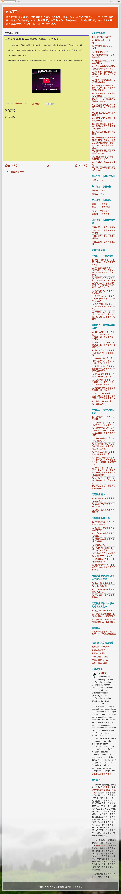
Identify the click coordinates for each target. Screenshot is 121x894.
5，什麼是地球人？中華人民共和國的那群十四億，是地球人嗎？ (103, 298)
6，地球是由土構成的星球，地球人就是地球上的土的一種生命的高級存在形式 (103, 550)
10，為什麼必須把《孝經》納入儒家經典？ (104, 402)
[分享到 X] (50, 104)
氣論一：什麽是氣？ (100, 204)
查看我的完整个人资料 (101, 774)
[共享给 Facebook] (52, 104)
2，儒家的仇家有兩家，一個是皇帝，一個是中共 (103, 423)
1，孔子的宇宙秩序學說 (102, 583)
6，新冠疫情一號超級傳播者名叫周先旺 (103, 62)
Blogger (70, 887)
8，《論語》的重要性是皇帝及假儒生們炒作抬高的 (103, 389)
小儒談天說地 (98, 180)
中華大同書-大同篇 (100, 663)
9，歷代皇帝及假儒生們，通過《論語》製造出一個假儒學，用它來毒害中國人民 (103, 395)
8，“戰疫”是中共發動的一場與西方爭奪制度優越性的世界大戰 (104, 74)
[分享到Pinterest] (53, 104)
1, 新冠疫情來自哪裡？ (102, 37)
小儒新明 (103, 673)
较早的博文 (81, 165)
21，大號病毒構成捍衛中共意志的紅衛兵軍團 (104, 158)
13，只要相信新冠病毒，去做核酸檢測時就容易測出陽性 (104, 107)
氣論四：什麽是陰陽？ (101, 214)
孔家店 (11, 12)
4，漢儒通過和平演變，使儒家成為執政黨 (103, 439)
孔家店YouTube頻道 (100, 647)
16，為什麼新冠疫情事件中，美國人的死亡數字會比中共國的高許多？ (103, 126)
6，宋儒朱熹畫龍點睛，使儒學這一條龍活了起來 (103, 375)
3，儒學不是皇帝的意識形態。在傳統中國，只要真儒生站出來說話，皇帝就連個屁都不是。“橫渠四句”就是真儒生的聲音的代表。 (103, 283)
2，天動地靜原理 (99, 586)
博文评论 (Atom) (18, 172)
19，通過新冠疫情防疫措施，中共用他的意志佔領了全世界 (103, 145)
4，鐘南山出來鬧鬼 (100, 52)
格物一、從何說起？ (100, 190)
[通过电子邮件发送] (46, 104)
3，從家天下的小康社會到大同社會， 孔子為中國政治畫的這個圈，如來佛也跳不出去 (104, 431)
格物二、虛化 (98, 194)
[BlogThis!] (48, 104)
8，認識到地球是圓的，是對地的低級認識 (103, 560)
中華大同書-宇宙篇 (100, 657)
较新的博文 (11, 165)
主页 (46, 165)
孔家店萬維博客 (99, 650)
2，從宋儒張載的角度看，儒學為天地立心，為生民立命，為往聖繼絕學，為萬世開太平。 (103, 271)
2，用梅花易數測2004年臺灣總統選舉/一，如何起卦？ (104, 615)
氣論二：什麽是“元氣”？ (102, 207)
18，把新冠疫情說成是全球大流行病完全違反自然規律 (104, 138)
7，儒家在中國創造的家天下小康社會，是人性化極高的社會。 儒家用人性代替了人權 (104, 461)
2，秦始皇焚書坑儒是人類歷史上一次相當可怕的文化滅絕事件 (103, 344)
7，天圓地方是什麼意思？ (103, 556)
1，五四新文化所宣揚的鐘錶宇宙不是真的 (103, 523)
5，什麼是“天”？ (99, 545)
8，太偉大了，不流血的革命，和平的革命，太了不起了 (103, 480)
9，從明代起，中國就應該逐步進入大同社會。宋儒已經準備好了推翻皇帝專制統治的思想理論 (103, 471)
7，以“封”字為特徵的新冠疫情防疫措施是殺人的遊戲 (104, 67)
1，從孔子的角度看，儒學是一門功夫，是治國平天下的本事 (103, 262)
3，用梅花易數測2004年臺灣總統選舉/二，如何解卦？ (104, 620)
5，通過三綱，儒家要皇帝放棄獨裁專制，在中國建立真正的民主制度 (103, 446)
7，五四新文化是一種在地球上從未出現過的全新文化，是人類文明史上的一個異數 (103, 315)
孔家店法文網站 (99, 653)
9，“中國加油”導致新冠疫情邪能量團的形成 (104, 81)
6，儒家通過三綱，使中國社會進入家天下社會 (103, 453)
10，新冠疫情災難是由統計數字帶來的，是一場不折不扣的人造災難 (104, 87)
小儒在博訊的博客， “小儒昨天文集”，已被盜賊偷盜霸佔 (104, 634)
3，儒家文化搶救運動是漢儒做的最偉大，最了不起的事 (103, 352)
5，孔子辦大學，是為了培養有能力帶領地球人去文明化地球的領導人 (103, 368)
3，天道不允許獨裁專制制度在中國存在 (103, 590)
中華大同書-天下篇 (100, 660)
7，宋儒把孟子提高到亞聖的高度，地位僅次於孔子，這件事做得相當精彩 (103, 382)
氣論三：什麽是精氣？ (101, 211)
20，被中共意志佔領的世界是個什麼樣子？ (104, 152)
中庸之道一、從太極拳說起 (103, 227)
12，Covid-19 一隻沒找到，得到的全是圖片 (104, 100)
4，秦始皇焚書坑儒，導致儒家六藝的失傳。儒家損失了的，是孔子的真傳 (103, 360)
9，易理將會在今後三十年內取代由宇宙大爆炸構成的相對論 (103, 567)
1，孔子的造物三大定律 (102, 610)
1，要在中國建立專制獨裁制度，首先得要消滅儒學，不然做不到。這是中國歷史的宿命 (103, 335)
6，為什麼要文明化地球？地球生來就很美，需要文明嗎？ (103, 306)
